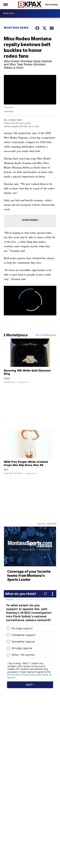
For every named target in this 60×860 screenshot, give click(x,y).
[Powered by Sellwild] (51, 524)
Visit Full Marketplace (45, 335)
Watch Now (50, 5)
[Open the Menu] (5, 4)
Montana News (16, 27)
